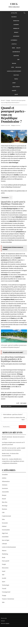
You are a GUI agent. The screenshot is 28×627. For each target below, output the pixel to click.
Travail (4, 588)
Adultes (4, 478)
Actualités (14, 13)
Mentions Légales (5, 623)
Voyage (9, 406)
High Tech (16, 75)
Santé (16, 94)
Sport (14, 82)
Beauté (18, 47)
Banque (16, 32)
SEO (3, 574)
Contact (3, 620)
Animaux (4, 485)
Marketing (16, 20)
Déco (12, 67)
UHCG (14, 3)
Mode (13, 47)
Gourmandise (16, 51)
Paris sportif (16, 86)
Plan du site (4, 618)
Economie (16, 24)
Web (3, 602)
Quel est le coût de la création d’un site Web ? (14, 418)
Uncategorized (6, 592)
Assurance (16, 36)
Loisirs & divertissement (14, 71)
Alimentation (6, 481)
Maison (14, 63)
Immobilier (16, 28)
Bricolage (18, 67)
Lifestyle (14, 44)
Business (14, 16)
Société (14, 90)
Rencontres (5, 568)
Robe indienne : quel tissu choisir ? (13, 414)
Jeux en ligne (5, 540)
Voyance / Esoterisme (8, 599)
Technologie (5, 585)
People (16, 79)
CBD (18, 59)
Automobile (14, 40)
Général (4, 526)
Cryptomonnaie (6, 516)
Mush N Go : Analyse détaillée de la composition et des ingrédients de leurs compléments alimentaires (13, 461)
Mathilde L (18, 125)
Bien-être (16, 55)
